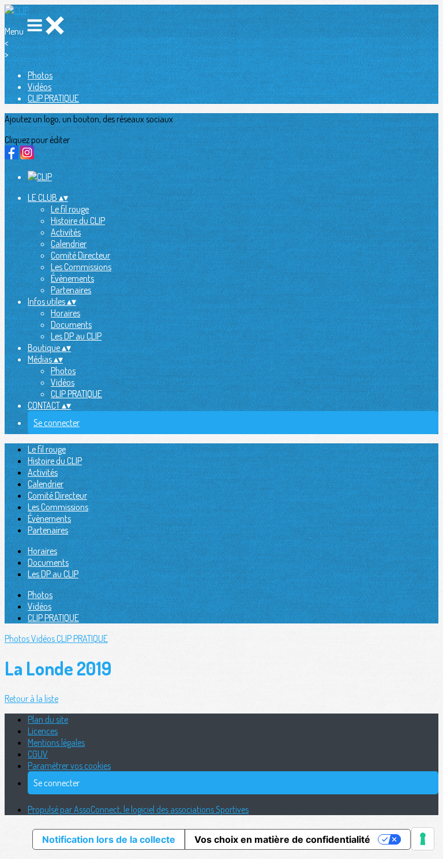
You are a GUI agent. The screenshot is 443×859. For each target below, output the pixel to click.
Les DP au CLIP (76, 336)
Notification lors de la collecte (108, 839)
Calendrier (69, 243)
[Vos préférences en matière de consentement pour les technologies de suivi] (423, 839)
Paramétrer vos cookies (69, 765)
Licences (43, 731)
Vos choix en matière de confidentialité (282, 839)
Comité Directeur (80, 255)
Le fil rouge (70, 209)
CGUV (38, 754)
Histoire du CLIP (78, 220)
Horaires (65, 313)
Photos (40, 75)
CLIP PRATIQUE (53, 98)
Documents (71, 324)
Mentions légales (56, 742)
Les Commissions (81, 266)
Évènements (72, 278)
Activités (66, 232)
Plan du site (48, 719)
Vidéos (39, 86)
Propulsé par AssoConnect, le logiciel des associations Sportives (138, 809)
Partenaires (71, 290)
